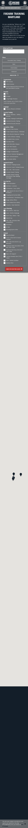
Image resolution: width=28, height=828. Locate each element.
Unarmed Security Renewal (13, 123)
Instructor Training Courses (13, 164)
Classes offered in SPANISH (13, 109)
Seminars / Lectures (11, 186)
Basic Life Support (11, 253)
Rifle (7, 93)
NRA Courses (9, 81)
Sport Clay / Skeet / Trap (13, 215)
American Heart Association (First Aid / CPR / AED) (15, 246)
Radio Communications (12, 156)
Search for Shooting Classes (13, 269)
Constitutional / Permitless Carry (14, 197)
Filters (4, 57)
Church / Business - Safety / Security (13, 115)
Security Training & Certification (14, 118)
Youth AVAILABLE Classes (13, 144)
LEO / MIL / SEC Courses (12, 169)
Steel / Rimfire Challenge (12, 213)
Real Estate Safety (11, 159)
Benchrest (8, 224)
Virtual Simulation (10, 183)
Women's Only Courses (12, 129)
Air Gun (8, 227)
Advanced (13, 71)
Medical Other (9, 263)
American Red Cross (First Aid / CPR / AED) (14, 250)
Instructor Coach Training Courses (15, 167)
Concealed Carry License (12, 139)
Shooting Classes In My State (12, 8)
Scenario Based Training (12, 172)
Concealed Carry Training (14, 60)
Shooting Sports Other (12, 229)
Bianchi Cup (9, 218)
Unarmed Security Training (13, 121)
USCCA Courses (10, 84)
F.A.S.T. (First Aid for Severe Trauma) (13, 238)
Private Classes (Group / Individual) (15, 131)
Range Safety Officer (11, 200)
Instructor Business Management (14, 154)
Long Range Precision (11, 98)
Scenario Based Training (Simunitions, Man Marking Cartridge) (13, 176)
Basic (14, 64)
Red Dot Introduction (11, 149)
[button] (14, 75)
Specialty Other (10, 141)
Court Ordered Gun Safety (13, 202)
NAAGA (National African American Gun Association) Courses (15, 87)
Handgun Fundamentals (12, 151)
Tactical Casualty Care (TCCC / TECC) (14, 257)
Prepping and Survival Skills (13, 195)
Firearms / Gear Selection (13, 205)
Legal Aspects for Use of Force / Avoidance (14, 191)
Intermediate (14, 67)
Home (2, 8)
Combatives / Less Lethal (13, 188)
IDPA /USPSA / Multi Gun (12, 210)
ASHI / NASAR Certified (12, 260)
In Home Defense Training (13, 136)
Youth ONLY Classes (11, 146)
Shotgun (8, 96)
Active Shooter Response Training (15, 134)
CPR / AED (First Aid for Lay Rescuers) (13, 242)
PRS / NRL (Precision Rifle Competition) (13, 221)
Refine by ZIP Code (8, 48)
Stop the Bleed (10, 235)
